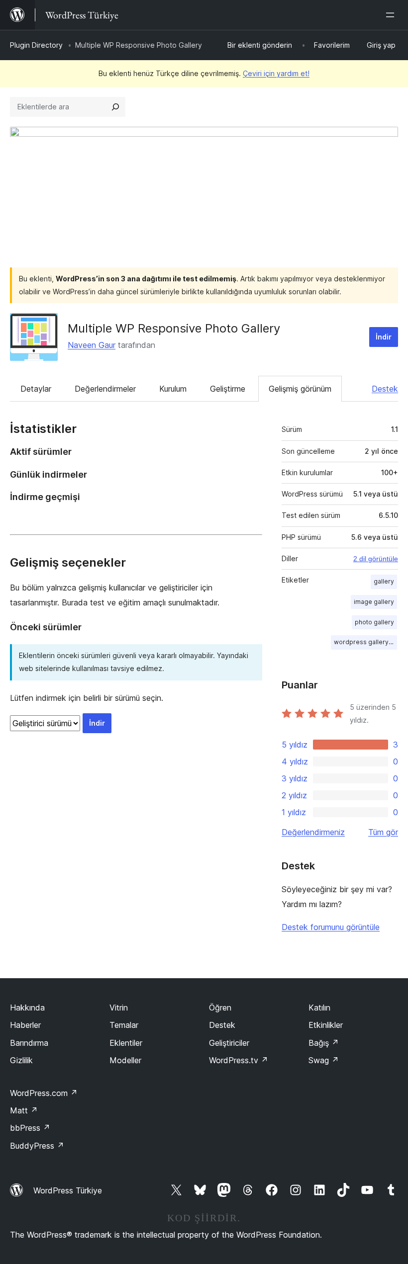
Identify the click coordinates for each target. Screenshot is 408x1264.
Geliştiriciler (229, 1043)
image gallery (374, 601)
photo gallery (374, 622)
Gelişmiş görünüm (300, 389)
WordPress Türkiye (67, 1190)
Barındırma (29, 1043)
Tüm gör (383, 832)
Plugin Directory (36, 45)
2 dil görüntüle (375, 559)
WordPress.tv (238, 1060)
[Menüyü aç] (392, 15)
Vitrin (118, 1007)
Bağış (323, 1043)
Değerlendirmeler (105, 389)
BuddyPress (37, 1146)
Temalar (123, 1025)
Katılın (319, 1007)
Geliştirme (227, 389)
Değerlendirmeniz (313, 832)
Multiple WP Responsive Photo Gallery (174, 328)
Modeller (125, 1060)
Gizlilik (21, 1060)
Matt (24, 1110)
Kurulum (173, 389)
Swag (323, 1060)
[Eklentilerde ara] (115, 107)
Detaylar (35, 389)
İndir (384, 337)
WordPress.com (44, 1093)
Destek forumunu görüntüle (331, 927)
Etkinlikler (325, 1025)
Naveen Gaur (91, 345)
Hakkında (27, 1007)
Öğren (220, 1007)
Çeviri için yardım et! (276, 73)
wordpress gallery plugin (365, 642)
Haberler (25, 1025)
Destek (385, 389)
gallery (384, 581)
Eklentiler (125, 1043)
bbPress (30, 1128)
